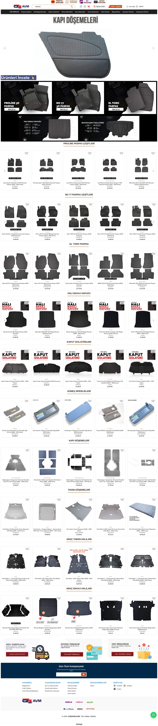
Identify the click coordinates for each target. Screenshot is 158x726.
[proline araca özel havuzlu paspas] (27, 98)
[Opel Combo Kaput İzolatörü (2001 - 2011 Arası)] (111, 364)
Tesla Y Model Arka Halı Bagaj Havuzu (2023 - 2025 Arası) (47, 332)
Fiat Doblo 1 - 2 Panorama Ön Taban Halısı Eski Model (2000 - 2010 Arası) (16, 579)
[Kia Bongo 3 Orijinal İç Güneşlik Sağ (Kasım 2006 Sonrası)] (111, 413)
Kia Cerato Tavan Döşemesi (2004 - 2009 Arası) (142, 530)
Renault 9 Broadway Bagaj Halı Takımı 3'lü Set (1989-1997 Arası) (111, 628)
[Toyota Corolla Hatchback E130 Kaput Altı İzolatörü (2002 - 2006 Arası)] (142, 364)
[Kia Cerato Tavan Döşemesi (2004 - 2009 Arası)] (142, 512)
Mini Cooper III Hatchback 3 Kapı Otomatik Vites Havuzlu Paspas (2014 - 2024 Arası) (79, 183)
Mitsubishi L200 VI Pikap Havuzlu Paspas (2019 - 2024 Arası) (111, 183)
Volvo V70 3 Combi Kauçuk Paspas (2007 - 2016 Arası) (111, 284)
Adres (113, 6)
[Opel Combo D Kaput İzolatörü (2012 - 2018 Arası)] (47, 364)
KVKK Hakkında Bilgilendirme (30, 691)
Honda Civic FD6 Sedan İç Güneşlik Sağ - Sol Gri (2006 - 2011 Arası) (47, 431)
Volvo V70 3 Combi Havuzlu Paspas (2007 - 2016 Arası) (47, 234)
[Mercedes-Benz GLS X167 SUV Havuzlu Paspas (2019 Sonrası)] (16, 166)
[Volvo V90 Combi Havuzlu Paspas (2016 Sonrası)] (16, 217)
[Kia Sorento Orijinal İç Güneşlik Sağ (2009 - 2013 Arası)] (79, 413)
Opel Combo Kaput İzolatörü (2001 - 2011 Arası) (110, 382)
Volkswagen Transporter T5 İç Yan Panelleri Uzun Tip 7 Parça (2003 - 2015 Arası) (15, 480)
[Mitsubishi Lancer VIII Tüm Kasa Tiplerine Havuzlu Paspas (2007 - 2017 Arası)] (142, 166)
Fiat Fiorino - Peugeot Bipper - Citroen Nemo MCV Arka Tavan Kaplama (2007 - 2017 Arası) (111, 530)
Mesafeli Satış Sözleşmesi (52, 691)
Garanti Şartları (72, 693)
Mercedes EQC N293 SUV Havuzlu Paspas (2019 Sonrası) (47, 284)
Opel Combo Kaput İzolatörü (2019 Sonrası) (79, 381)
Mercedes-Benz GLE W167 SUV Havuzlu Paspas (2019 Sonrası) (47, 183)
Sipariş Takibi (100, 6)
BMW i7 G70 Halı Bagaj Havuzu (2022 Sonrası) (142, 332)
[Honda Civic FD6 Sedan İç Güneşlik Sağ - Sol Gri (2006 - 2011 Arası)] (47, 413)
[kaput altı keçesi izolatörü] (109, 128)
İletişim (118, 6)
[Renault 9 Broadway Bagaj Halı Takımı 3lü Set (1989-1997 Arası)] (111, 611)
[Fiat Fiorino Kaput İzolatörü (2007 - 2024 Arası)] (16, 364)
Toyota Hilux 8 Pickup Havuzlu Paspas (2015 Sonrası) (142, 284)
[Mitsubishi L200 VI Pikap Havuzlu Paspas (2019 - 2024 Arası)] (111, 166)
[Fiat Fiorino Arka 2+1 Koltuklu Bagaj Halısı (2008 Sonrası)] (79, 611)
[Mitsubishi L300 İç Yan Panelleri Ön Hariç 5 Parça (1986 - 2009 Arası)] (111, 463)
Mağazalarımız (26, 686)
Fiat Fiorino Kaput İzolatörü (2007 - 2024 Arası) (15, 382)
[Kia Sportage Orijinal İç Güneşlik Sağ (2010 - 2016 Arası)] (16, 413)
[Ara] (71, 6)
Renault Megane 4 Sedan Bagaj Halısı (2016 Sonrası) (142, 628)
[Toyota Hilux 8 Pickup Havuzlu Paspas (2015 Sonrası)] (142, 266)
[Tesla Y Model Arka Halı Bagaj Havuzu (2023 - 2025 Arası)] (47, 315)
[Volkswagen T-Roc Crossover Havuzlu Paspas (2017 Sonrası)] (142, 217)
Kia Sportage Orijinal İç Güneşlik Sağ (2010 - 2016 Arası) (16, 431)
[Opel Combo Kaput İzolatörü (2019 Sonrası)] (79, 364)
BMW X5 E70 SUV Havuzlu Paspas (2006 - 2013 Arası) (16, 284)
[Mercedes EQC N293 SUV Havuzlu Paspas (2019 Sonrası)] (47, 266)
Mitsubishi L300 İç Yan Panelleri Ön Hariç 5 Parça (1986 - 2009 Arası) (110, 480)
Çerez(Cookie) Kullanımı (51, 688)
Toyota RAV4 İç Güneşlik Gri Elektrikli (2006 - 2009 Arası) (142, 431)
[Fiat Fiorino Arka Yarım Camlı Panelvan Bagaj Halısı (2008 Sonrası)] (47, 611)
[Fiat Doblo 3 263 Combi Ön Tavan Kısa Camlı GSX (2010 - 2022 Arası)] (16, 512)
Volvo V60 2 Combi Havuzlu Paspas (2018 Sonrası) (79, 234)
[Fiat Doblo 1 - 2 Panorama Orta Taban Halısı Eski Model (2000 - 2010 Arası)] (47, 561)
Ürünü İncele (17, 177)
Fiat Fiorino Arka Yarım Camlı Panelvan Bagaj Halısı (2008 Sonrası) (47, 628)
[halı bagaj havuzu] (48, 128)
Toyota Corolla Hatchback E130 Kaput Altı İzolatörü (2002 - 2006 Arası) (142, 382)
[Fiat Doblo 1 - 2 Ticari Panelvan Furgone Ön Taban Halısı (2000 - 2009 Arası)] (79, 561)
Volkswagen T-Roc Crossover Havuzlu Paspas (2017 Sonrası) (142, 234)
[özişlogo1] (31, 701)
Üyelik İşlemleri (72, 691)
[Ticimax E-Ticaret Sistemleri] (79, 725)
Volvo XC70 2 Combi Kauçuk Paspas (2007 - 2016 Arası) (79, 284)
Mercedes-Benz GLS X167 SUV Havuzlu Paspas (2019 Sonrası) (16, 183)
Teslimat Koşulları (72, 686)
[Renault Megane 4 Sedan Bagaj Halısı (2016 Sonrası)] (142, 611)
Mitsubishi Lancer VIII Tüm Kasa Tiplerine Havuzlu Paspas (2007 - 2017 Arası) (142, 183)
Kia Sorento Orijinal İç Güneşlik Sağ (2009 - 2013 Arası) (79, 431)
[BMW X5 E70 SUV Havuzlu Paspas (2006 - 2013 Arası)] (16, 266)
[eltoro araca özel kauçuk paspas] (131, 98)
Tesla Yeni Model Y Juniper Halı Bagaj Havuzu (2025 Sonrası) (15, 332)
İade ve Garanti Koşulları (51, 686)
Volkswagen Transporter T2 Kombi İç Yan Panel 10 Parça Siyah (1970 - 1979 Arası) (142, 480)
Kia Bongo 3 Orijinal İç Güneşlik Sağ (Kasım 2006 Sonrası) (110, 431)
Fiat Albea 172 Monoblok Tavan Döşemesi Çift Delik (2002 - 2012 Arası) (79, 530)
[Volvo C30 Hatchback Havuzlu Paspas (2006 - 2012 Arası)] (111, 217)
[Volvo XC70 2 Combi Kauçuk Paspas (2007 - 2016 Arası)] (79, 266)
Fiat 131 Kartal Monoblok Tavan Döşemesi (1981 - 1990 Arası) (47, 530)
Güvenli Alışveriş (72, 688)
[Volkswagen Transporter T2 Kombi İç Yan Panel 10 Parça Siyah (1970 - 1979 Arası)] (142, 463)
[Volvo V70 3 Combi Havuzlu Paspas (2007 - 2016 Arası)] (47, 217)
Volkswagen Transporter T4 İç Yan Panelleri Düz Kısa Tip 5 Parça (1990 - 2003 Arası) (79, 480)
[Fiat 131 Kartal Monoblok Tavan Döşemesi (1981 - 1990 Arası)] (47, 512)
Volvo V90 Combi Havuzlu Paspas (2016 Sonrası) (15, 234)
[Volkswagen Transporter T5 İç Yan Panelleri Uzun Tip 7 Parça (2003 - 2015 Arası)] (16, 463)
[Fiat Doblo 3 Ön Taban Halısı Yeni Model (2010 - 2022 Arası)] (111, 561)
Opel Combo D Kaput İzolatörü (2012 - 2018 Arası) (47, 382)
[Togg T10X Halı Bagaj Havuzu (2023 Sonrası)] (110, 315)
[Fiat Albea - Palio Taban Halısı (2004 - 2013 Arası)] (142, 561)
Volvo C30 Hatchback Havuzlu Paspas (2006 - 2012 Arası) (110, 234)
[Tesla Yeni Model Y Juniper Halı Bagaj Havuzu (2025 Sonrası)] (15, 315)
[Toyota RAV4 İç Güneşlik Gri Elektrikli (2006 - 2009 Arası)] (142, 413)
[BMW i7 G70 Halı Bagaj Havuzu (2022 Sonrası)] (142, 315)
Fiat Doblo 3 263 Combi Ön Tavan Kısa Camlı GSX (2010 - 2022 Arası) (16, 530)
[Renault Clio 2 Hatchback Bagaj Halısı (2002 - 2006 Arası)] (16, 611)
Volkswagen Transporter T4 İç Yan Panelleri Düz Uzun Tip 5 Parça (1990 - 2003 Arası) (47, 480)
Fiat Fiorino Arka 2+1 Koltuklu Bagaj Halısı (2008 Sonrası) (79, 628)
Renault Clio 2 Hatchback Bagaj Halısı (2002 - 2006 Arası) (15, 628)
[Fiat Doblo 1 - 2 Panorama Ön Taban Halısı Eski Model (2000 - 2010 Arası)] (16, 561)
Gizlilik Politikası (26, 688)
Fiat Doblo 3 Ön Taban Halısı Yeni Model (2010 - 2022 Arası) (110, 579)
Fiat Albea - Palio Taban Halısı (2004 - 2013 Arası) (142, 579)
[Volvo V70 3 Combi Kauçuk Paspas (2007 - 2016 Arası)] (111, 266)
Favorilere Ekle (13, 177)
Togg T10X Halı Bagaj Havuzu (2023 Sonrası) (111, 332)
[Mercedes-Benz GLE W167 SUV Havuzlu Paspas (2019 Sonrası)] (47, 166)
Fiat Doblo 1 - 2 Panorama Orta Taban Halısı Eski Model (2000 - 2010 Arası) (47, 579)
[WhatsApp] (153, 715)
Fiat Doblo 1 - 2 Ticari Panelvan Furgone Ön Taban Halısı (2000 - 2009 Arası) (79, 579)
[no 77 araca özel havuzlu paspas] (79, 98)
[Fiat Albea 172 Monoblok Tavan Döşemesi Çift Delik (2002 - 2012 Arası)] (79, 512)
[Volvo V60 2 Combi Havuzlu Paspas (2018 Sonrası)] (79, 217)
